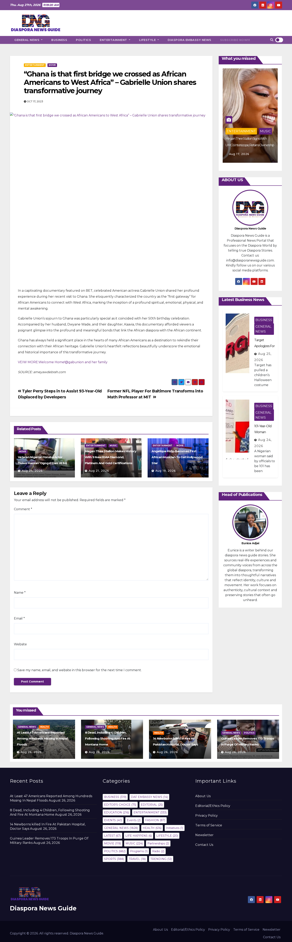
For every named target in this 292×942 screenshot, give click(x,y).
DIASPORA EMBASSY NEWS (189, 40)
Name (20, 592)
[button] (271, 40)
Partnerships (158, 843)
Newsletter (204, 835)
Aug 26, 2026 (31, 752)
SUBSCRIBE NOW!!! (235, 40)
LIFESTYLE (148, 40)
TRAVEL (137, 859)
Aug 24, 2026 (32, 470)
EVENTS (113, 820)
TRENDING (161, 859)
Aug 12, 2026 (239, 154)
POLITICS (83, 40)
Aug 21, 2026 (99, 470)
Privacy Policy (206, 815)
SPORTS (114, 859)
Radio (158, 851)
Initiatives (174, 828)
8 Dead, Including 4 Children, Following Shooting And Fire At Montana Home (107, 738)
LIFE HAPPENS (138, 835)
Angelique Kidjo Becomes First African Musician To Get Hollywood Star (177, 457)
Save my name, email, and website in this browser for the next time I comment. (79, 670)
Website (20, 644)
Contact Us (204, 845)
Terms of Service (208, 825)
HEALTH (44, 727)
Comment (23, 509)
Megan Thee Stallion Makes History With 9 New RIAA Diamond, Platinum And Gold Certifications (110, 457)
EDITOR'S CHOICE (120, 804)
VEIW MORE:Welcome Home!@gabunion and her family (62, 362)
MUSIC (113, 445)
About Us (203, 796)
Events (134, 820)
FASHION (155, 820)
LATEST (112, 835)
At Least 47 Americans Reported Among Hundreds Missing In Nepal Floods (42, 738)
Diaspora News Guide (43, 908)
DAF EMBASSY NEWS (149, 797)
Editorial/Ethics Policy (212, 806)
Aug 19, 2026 (165, 470)
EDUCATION (116, 812)
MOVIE (52, 65)
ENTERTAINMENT (114, 40)
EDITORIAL (152, 804)
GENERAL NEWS (27, 40)
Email (19, 618)
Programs (139, 851)
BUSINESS (59, 40)
